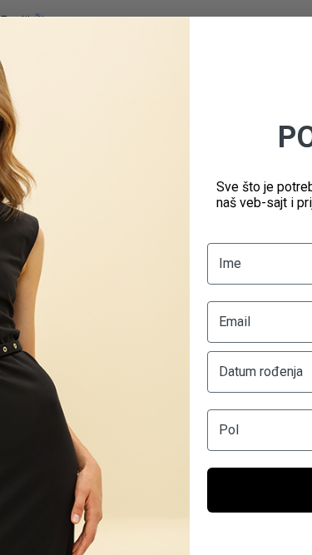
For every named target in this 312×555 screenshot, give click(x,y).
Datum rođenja (261, 371)
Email (234, 322)
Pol (229, 430)
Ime (230, 263)
